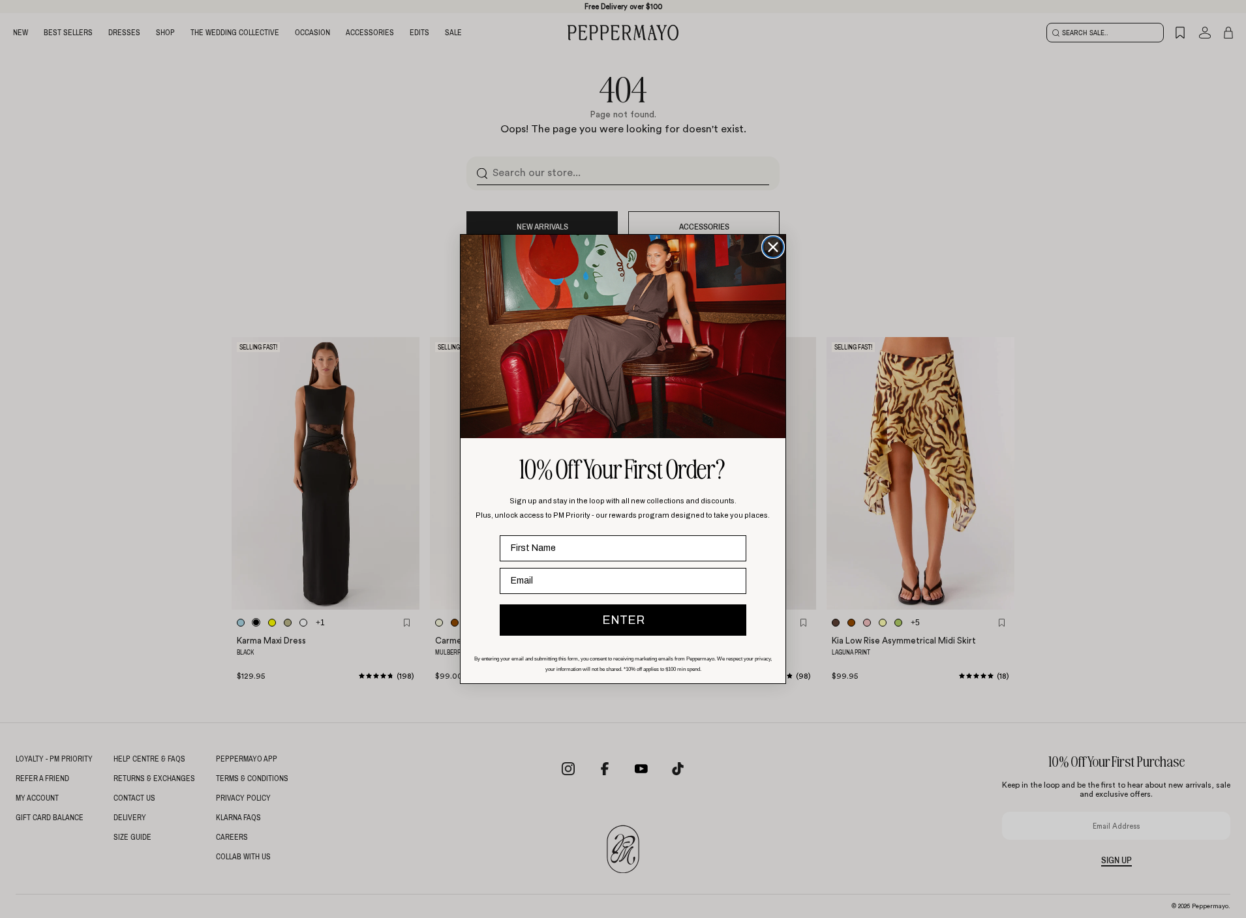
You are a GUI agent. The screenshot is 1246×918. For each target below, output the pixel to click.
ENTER (623, 620)
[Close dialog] (773, 247)
